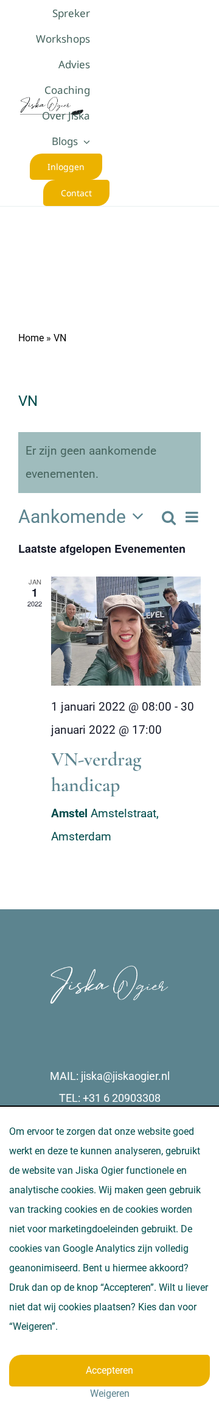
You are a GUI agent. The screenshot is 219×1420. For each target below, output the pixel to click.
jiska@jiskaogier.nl (125, 1076)
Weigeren (110, 1393)
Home (31, 338)
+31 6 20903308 (122, 1098)
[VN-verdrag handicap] (126, 631)
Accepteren (109, 1370)
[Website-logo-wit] (109, 970)
